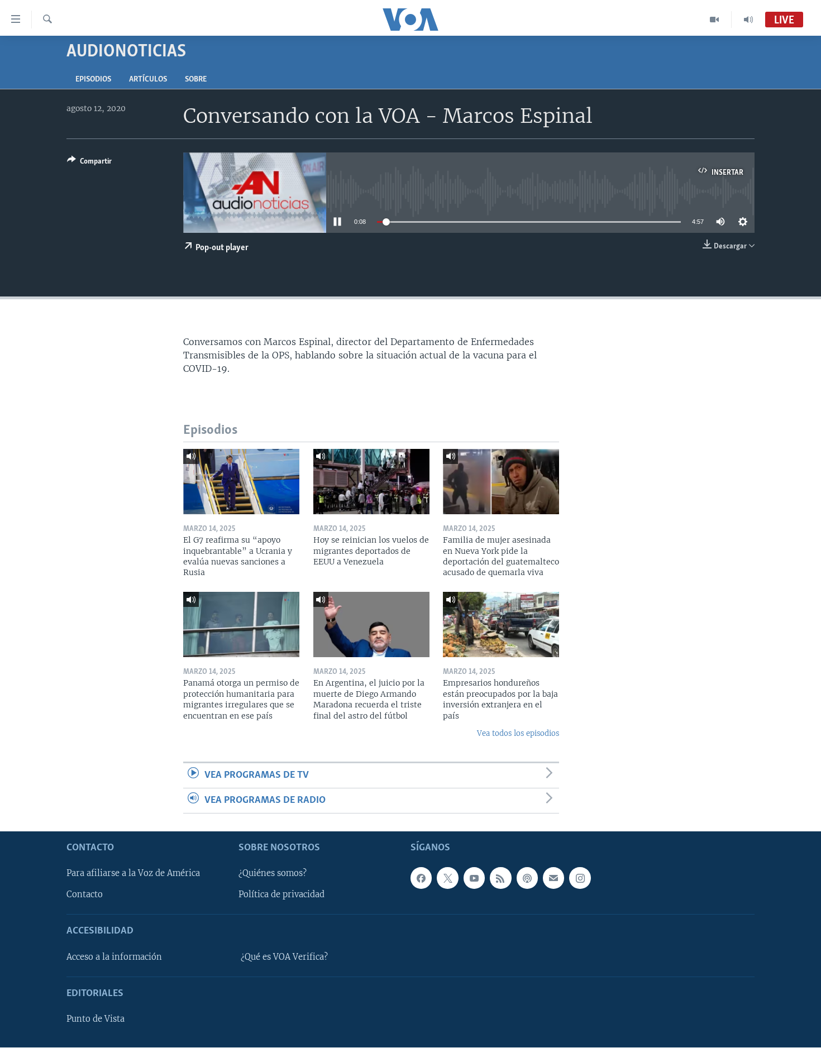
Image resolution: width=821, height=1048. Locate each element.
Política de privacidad (281, 895)
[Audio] (748, 19)
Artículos (148, 79)
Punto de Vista (95, 1019)
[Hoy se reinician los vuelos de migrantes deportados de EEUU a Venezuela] (371, 481)
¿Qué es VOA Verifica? (284, 957)
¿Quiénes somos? (272, 874)
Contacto (84, 895)
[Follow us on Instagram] (579, 878)
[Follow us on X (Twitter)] (447, 878)
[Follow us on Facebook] (421, 878)
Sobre (196, 79)
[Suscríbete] (553, 878)
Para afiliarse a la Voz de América (133, 874)
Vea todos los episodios (518, 733)
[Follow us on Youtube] (474, 878)
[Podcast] (527, 878)
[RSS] (500, 878)
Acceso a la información (114, 957)
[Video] (715, 19)
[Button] (89, 163)
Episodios (93, 79)
